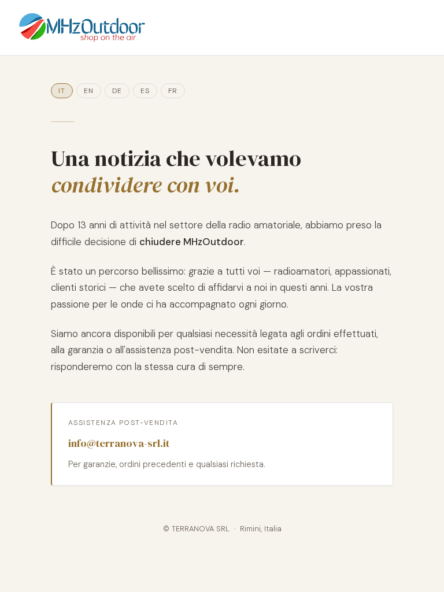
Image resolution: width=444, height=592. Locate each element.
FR (172, 90)
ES (145, 90)
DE (117, 90)
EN (89, 90)
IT (61, 90)
